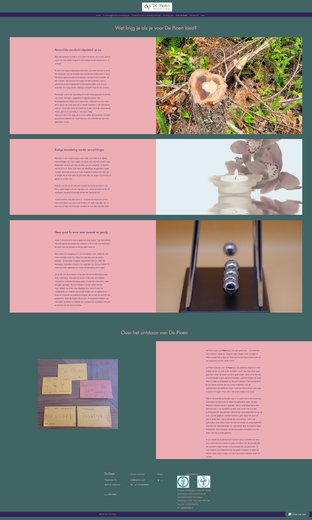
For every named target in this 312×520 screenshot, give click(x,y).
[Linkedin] (166, 480)
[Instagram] (162, 480)
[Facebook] (158, 480)
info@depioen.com (137, 480)
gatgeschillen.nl (186, 507)
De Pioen (110, 473)
